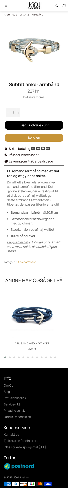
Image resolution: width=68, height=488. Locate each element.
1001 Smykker (21, 477)
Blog (7, 392)
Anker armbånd (27, 262)
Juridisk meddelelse (17, 417)
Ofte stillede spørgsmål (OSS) (25, 447)
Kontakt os (11, 434)
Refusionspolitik (15, 398)
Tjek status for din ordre (21, 441)
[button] (5, 357)
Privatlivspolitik (14, 410)
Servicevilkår (13, 404)
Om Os (8, 385)
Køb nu (34, 138)
